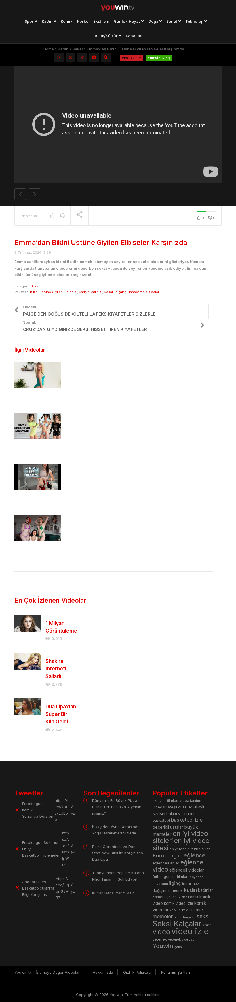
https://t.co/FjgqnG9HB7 (62, 888)
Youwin (163, 946)
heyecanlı (160, 884)
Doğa (153, 21)
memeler (163, 916)
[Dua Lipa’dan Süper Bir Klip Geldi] (27, 706)
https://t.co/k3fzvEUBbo (61, 810)
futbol (158, 877)
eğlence (194, 855)
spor (207, 925)
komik (193, 897)
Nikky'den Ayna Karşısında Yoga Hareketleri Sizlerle (116, 829)
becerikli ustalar (168, 827)
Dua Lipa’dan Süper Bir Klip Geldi (60, 714)
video (161, 932)
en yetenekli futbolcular (190, 849)
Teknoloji (195, 21)
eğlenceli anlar (166, 863)
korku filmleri (180, 910)
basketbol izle (187, 820)
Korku (83, 21)
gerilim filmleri (176, 876)
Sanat (172, 21)
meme (197, 909)
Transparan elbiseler (143, 292)
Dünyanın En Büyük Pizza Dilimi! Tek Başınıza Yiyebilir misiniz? (116, 806)
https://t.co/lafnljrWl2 (65, 849)
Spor (30, 21)
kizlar (183, 897)
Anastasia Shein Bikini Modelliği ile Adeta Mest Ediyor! (35, 400)
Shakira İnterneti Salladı (55, 668)
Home (48, 49)
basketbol (161, 820)
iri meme (175, 890)
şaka (178, 947)
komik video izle (178, 903)
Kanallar (134, 36)
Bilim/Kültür (107, 36)
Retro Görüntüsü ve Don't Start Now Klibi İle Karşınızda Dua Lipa (117, 853)
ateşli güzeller (180, 807)
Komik (67, 21)
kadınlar (205, 890)
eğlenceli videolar (186, 870)
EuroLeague (167, 855)
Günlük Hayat (127, 21)
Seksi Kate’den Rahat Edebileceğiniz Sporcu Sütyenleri (37, 502)
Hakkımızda (103, 972)
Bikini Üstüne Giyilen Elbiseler (53, 292)
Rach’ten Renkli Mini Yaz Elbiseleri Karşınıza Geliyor (36, 451)
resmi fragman (184, 917)
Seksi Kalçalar (114, 292)
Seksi (77, 49)
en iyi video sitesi (181, 844)
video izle (190, 931)
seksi (203, 916)
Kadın (48, 21)
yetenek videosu (181, 939)
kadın (190, 890)
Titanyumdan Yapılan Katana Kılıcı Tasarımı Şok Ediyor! (118, 875)
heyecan (196, 877)
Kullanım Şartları (175, 972)
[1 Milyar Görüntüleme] (27, 623)
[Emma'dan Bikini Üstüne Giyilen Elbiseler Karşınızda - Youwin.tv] (118, 7)
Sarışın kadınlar (90, 292)
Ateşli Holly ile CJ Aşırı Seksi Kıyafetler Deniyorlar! (37, 553)
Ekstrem (101, 21)
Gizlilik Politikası (137, 972)
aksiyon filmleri (165, 800)
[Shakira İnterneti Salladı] (27, 661)
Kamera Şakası (165, 897)
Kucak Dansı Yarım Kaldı (114, 893)
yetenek (160, 939)
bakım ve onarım (181, 813)
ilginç (175, 883)
